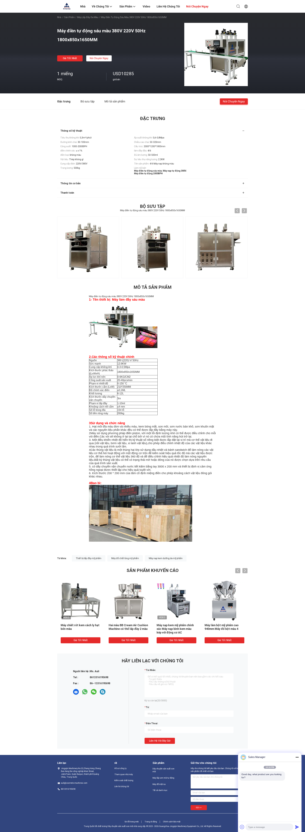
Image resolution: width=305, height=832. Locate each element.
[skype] (102, 692)
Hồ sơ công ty (120, 768)
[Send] (297, 826)
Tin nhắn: (151, 670)
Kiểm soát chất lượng (123, 780)
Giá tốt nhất (70, 58)
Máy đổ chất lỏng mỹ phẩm (125, 558)
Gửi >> (199, 807)
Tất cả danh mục (159, 790)
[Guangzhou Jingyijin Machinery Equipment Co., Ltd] (67, 6)
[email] (76, 692)
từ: (147, 707)
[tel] (111, 692)
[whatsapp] (85, 692)
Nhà (59, 17)
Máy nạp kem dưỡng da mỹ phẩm (166, 558)
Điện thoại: (152, 723)
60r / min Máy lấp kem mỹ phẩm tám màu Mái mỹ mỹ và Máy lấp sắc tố (127, 628)
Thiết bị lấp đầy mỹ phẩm (88, 558)
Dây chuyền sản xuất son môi (163, 770)
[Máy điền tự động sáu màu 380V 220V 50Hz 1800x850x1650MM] (216, 54)
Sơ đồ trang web (132, 822)
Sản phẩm (69, 17)
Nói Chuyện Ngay (99, 58)
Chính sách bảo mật (171, 822)
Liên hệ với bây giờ (159, 740)
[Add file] (242, 826)
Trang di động (151, 822)
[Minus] (297, 757)
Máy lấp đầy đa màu (87, 17)
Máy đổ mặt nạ (159, 784)
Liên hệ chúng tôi (121, 786)
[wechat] (94, 692)
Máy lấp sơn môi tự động (163, 778)
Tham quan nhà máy (123, 774)
